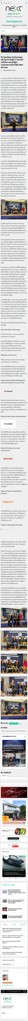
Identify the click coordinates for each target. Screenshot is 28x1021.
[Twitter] (8, 3)
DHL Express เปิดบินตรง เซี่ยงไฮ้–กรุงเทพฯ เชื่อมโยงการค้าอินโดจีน (15, 916)
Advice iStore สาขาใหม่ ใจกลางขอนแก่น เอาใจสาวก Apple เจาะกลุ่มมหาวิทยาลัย (13, 763)
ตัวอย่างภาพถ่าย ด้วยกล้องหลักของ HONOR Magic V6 (15, 909)
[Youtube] (6, 3)
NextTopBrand (14, 21)
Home (2, 54)
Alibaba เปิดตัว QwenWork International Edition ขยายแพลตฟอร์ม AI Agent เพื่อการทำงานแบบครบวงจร (17, 892)
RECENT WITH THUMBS (8, 885)
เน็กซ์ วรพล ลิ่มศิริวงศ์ (7, 982)
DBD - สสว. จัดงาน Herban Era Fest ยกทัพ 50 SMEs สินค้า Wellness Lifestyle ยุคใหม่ (16, 901)
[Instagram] (3, 3)
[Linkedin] (1, 3)
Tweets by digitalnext (14, 840)
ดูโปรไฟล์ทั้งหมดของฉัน (8, 985)
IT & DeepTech (7, 54)
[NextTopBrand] (14, 17)
